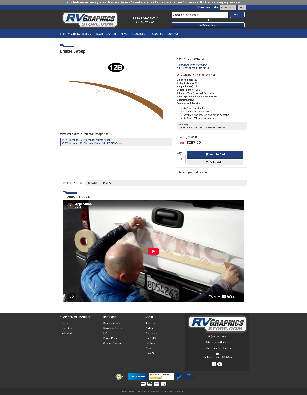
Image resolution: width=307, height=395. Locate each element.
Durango (73, 140)
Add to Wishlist (217, 162)
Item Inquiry (186, 172)
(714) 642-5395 (219, 336)
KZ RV (65, 140)
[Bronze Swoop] (116, 92)
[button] (208, 15)
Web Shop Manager (178, 391)
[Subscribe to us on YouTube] (219, 365)
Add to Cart (217, 154)
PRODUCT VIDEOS (72, 183)
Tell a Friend (204, 172)
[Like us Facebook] (214, 365)
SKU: (179, 68)
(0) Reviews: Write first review (192, 65)
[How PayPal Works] (137, 376)
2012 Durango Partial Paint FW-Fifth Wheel (101, 143)
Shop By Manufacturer (208, 25)
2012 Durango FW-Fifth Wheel (95, 140)
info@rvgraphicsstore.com (218, 348)
